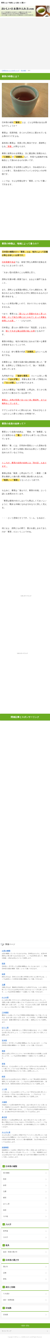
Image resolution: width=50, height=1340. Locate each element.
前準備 (5, 1231)
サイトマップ (6, 1331)
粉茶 (3, 1077)
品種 (4, 1273)
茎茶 (3, 1051)
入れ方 (5, 1237)
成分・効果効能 (8, 1300)
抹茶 (3, 974)
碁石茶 (4, 1117)
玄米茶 (4, 1040)
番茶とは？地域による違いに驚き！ (13, 3)
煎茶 (3, 964)
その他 (5, 1216)
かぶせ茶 (5, 997)
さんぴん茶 (6, 1132)
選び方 (5, 1266)
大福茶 (4, 1102)
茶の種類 (23, 70)
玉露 (3, 985)
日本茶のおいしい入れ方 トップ (10, 70)
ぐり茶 (4, 1089)
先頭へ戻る (25, 1325)
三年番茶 (5, 1012)
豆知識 (5, 1314)
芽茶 (3, 1064)
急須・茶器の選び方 (10, 1252)
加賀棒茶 (5, 1147)
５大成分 (6, 1294)
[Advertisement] (25, 43)
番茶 (4, 1198)
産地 (4, 1279)
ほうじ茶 (5, 1028)
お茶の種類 (6, 951)
